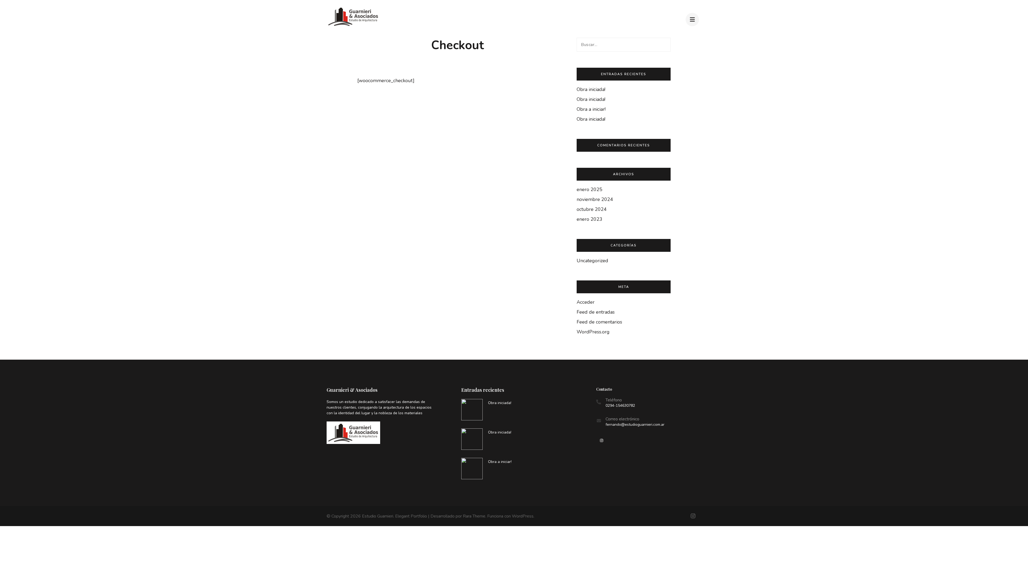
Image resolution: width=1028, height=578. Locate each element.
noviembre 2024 (595, 199)
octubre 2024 (592, 209)
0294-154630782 (620, 405)
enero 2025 (589, 189)
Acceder (586, 302)
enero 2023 (589, 219)
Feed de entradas (596, 312)
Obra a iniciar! (591, 109)
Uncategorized (592, 260)
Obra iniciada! (591, 89)
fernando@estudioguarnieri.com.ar (635, 424)
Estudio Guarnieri (377, 516)
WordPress (523, 516)
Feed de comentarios (599, 322)
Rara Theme (474, 516)
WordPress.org (593, 332)
